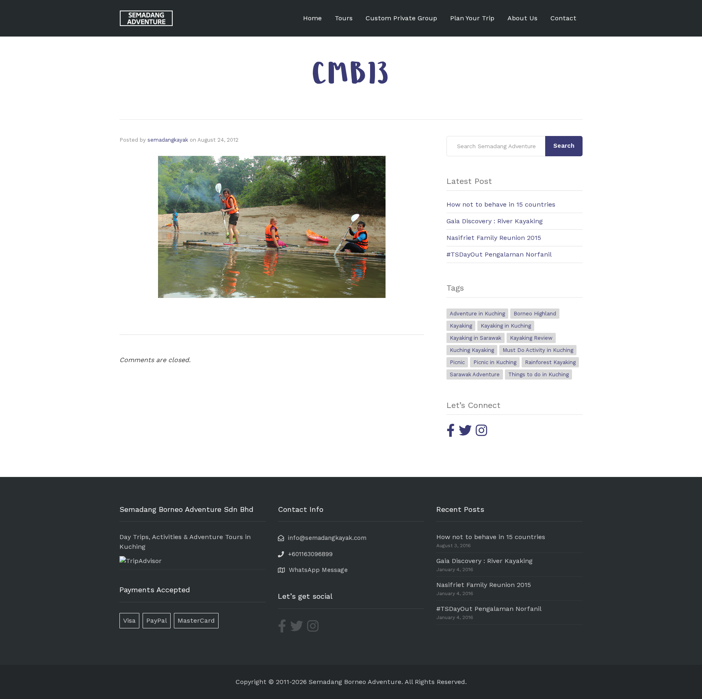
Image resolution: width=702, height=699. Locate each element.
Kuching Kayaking (472, 350)
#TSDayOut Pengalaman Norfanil (499, 254)
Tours (344, 18)
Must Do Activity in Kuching (538, 350)
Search (563, 145)
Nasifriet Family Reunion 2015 (493, 238)
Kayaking (461, 326)
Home (312, 18)
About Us (522, 18)
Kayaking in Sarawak (475, 338)
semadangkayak (167, 140)
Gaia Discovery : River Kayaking (494, 221)
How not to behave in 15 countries (500, 204)
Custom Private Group (401, 18)
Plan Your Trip (472, 18)
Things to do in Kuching (538, 374)
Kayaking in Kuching (506, 326)
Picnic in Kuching (494, 362)
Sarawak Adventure (475, 374)
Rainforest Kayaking (550, 362)
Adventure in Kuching (477, 314)
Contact (563, 18)
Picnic (457, 362)
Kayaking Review (531, 338)
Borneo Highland (535, 314)
